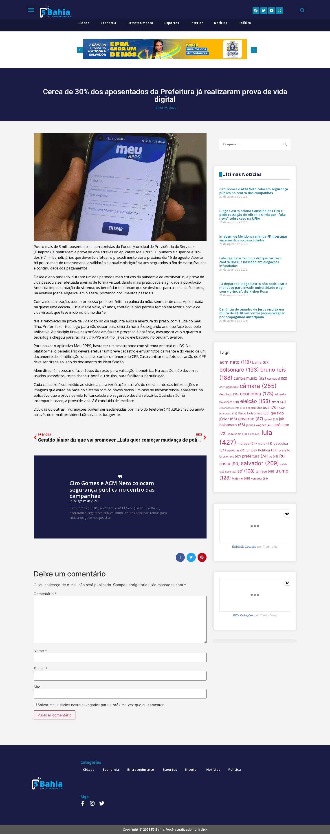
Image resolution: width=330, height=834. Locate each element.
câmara (258, 385)
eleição (255, 401)
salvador (260, 463)
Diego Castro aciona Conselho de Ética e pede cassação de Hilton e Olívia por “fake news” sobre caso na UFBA (252, 215)
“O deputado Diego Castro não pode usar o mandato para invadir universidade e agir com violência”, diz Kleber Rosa (253, 287)
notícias (220, 23)
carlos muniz (250, 378)
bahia (261, 362)
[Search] (285, 144)
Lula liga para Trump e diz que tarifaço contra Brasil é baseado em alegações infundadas (250, 262)
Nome (40, 650)
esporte (254, 407)
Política (268, 450)
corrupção (229, 387)
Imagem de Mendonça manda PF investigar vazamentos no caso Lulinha (253, 238)
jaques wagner (259, 425)
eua (270, 407)
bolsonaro (239, 369)
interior (197, 23)
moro (265, 443)
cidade (84, 23)
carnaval (277, 379)
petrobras (236, 450)
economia (108, 23)
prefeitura (255, 456)
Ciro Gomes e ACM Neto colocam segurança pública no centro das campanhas (112, 489)
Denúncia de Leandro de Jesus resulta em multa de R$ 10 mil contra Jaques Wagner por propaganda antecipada (252, 313)
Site (37, 687)
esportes (171, 23)
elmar (278, 402)
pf (251, 450)
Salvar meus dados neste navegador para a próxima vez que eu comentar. (101, 705)
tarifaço (265, 471)
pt (273, 456)
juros (254, 434)
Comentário (45, 593)
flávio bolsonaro (254, 413)
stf (246, 471)
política (245, 23)
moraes (247, 444)
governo (250, 418)
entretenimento (140, 23)
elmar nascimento (232, 408)
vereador (259, 478)
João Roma (237, 434)
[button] (31, 9)
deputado (229, 394)
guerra (271, 419)
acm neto (235, 362)
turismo (241, 478)
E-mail (40, 668)
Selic (230, 471)
